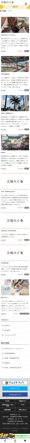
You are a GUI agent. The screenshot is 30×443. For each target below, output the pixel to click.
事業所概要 (7, 409)
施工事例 (27, 90)
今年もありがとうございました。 (14, 348)
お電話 (15, 442)
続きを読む (3, 51)
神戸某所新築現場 (10, 353)
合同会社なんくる (15, 414)
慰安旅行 (7, 363)
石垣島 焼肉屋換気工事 (12, 358)
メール (25, 442)
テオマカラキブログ (24, 313)
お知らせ (27, 51)
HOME (4, 11)
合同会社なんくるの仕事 (7, 405)
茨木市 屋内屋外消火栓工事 (13, 368)
